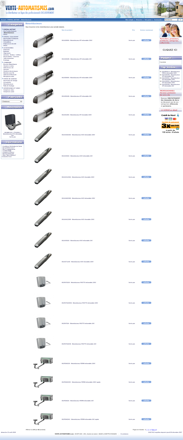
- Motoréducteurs (7, 40)
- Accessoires (6, 82)
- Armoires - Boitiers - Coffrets (11, 55)
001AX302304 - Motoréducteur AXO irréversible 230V (78, 135)
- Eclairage (5, 60)
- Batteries (5, 51)
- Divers (4, 34)
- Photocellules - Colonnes (10, 56)
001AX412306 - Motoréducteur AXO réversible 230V (78, 219)
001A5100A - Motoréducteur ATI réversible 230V (77, 115)
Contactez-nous (7, 156)
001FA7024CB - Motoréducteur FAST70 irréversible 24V (79, 344)
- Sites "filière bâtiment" (9, 155)
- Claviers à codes (8, 66)
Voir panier (148, 19)
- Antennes (6, 49)
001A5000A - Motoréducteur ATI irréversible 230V (77, 77)
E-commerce (124, 434)
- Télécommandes (8, 58)
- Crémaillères (6, 42)
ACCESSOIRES (8, 48)
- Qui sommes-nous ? (8, 147)
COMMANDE (7, 62)
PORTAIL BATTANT (14, 19)
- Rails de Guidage (8, 86)
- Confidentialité (6, 150)
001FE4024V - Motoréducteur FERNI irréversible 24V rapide (80, 419)
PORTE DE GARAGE (10, 79)
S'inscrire (139, 19)
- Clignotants (6, 53)
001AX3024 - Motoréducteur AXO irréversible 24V (77, 156)
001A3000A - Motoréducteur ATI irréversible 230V (77, 40)
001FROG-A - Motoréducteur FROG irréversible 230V (171, 72)
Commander (158, 19)
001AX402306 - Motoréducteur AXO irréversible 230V (78, 198)
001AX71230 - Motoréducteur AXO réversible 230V (78, 261)
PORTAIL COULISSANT (10, 36)
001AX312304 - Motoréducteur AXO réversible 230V (78, 177)
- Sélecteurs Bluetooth (9, 74)
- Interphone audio (8, 91)
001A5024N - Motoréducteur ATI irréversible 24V (77, 96)
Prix (133, 30)
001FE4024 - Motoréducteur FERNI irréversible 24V (78, 400)
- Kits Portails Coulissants (10, 38)
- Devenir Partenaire (8, 153)
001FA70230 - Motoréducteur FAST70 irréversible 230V (79, 282)
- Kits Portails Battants (9, 31)
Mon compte (129, 19)
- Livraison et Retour (8, 152)
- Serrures (5, 69)
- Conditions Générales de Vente (12, 146)
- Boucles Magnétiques (9, 64)
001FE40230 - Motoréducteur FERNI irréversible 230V (78, 363)
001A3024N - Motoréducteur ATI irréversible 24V (77, 59)
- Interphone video (8, 90)
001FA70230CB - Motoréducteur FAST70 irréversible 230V (80, 303)
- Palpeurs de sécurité (9, 43)
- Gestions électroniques (10, 71)
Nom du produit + (67, 30)
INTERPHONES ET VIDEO (11, 88)
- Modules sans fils (8, 73)
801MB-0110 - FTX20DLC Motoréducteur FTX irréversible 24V (12, 134)
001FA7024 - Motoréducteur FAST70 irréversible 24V (78, 323)
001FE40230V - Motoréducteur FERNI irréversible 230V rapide (81, 382)
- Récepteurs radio (8, 76)
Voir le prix (12, 137)
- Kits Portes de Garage (9, 80)
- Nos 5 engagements (8, 149)
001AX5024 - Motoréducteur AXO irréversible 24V (77, 240)
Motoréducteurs (26, 19)
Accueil (3, 19)
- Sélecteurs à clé (7, 67)
